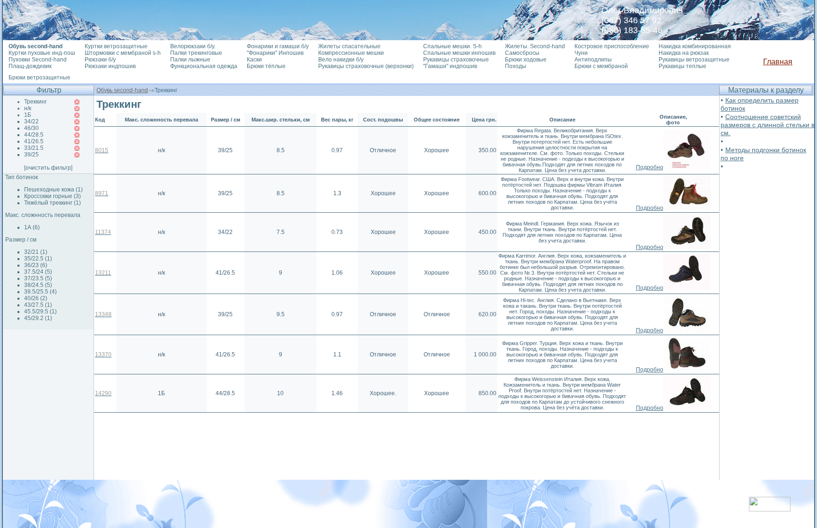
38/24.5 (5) (38, 285)
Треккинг (35, 101)
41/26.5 (33, 141)
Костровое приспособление (611, 46)
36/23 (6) (35, 265)
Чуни (581, 53)
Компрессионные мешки (351, 53)
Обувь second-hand (122, 90)
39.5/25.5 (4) (40, 291)
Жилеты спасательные (349, 46)
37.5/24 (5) (38, 271)
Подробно (649, 167)
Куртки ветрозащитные (116, 46)
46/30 (31, 128)
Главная (777, 62)
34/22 (31, 121)
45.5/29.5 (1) (40, 311)
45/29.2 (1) (38, 318)
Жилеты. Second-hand (535, 46)
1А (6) (32, 227)
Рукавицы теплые (682, 66)
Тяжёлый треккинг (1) (52, 202)
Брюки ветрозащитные (39, 77)
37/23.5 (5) (38, 278)
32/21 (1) (35, 252)
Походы (515, 66)
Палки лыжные (190, 59)
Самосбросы (522, 53)
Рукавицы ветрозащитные (694, 59)
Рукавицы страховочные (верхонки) (366, 66)
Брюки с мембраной (601, 66)
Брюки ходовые (526, 59)
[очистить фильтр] (48, 167)
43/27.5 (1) (38, 305)
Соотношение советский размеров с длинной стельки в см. (768, 125)
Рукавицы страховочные (456, 59)
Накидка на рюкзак (684, 53)
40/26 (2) (35, 298)
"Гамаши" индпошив (450, 66)
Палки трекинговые (196, 53)
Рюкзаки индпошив (110, 66)
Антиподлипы (593, 59)
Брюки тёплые (266, 66)
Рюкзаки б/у (100, 59)
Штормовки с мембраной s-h (123, 53)
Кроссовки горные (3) (52, 196)
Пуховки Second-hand (38, 59)
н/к (27, 108)
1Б (27, 115)
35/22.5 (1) (38, 258)
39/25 (31, 154)
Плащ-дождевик (30, 66)
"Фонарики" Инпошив (275, 53)
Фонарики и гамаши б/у (278, 46)
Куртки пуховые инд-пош (42, 53)
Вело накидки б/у (341, 59)
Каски (254, 59)
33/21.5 (33, 148)
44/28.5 (33, 134)
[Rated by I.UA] (770, 509)
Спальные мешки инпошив (459, 53)
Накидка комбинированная (695, 46)
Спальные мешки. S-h (452, 46)
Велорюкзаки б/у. (193, 46)
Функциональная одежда (203, 66)
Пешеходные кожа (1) (53, 189)
